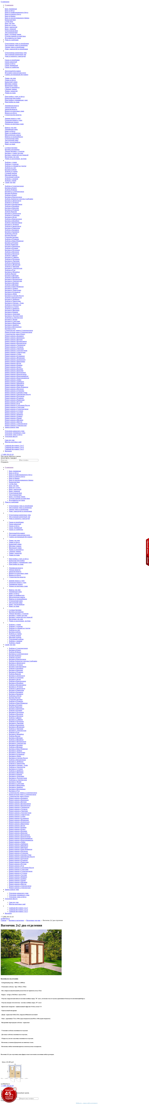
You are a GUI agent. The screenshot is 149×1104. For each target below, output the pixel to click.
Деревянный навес (11, 129)
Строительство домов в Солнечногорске (19, 330)
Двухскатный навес (11, 140)
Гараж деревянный (11, 65)
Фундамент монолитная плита (15, 73)
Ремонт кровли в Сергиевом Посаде (17, 405)
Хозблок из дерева (11, 171)
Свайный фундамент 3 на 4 (14, 447)
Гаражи (7, 58)
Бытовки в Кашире (11, 312)
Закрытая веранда (11, 109)
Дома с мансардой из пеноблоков (16, 49)
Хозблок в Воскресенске (13, 297)
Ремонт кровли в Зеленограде (15, 360)
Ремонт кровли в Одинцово (14, 391)
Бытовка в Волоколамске (13, 204)
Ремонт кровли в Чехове (13, 418)
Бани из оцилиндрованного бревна (17, 18)
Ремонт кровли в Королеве (14, 370)
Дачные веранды (10, 107)
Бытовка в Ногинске (12, 254)
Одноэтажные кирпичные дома (16, 53)
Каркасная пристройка (13, 98)
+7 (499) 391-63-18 (7, 454)
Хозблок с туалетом (11, 164)
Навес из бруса (10, 131)
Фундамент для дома (12, 69)
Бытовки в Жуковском (12, 264)
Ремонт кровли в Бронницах (15, 338)
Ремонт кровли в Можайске (14, 383)
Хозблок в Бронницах (12, 263)
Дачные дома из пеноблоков (14, 47)
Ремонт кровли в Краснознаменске (17, 378)
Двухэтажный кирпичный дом (15, 54)
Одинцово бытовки (11, 237)
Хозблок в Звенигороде (13, 226)
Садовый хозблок (11, 173)
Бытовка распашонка (12, 149)
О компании (5, 2)
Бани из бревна (10, 16)
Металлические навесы (13, 135)
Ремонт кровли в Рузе (12, 403)
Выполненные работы (12, 184)
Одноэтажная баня (11, 31)
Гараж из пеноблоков (12, 60)
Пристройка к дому (11, 95)
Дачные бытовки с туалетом (14, 151)
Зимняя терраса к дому (13, 118)
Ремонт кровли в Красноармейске (16, 376)
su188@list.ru (5, 918)
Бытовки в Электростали (13, 268)
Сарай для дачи (10, 182)
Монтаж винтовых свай (13, 442)
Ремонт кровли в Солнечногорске (16, 409)
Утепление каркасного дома (14, 431)
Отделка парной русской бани (15, 36)
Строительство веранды (13, 115)
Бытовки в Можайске (12, 272)
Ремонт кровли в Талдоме (14, 413)
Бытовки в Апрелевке (12, 314)
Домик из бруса (10, 80)
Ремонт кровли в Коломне (14, 369)
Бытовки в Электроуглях (13, 281)
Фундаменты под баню (13, 38)
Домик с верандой (11, 91)
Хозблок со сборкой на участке (15, 166)
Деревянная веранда (12, 106)
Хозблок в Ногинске (12, 252)
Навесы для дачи (10, 127)
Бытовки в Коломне (12, 283)
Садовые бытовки (11, 148)
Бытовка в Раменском (12, 228)
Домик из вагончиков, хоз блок (15, 158)
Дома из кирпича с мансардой (15, 56)
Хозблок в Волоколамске (13, 222)
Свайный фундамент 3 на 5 (14, 445)
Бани (6, 7)
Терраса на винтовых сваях (14, 124)
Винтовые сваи (10, 438)
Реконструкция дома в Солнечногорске (18, 332)
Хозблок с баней (10, 180)
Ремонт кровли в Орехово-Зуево (16, 392)
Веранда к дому (10, 104)
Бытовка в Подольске (12, 250)
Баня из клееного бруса (13, 14)
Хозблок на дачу (10, 168)
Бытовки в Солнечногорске (14, 191)
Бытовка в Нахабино (12, 221)
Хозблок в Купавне (11, 248)
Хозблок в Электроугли (13, 305)
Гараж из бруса (10, 63)
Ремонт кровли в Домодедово (15, 352)
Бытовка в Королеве (12, 208)
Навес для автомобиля (12, 142)
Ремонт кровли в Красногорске (16, 374)
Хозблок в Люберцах (12, 308)
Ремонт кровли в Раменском (14, 400)
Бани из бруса (9, 10)
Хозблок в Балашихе (12, 230)
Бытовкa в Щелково (12, 275)
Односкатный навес (12, 138)
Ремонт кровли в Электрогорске (16, 423)
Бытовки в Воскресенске (13, 279)
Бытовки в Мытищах (12, 310)
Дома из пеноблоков (12, 42)
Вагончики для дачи (12, 157)
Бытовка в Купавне (11, 243)
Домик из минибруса (12, 87)
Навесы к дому (10, 126)
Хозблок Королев (11, 211)
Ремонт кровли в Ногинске (14, 389)
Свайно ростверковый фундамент (16, 74)
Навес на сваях (10, 144)
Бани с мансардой (11, 27)
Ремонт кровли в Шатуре (13, 422)
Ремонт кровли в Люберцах (14, 381)
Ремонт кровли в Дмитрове (14, 349)
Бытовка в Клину (11, 188)
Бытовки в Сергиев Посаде (14, 296)
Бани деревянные (11, 9)
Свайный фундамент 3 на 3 (14, 449)
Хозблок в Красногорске (13, 219)
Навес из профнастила (12, 133)
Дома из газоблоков (11, 40)
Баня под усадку (10, 25)
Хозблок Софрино (11, 255)
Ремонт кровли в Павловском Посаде (18, 394)
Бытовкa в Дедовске (12, 224)
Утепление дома (10, 429)
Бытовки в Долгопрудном (14, 316)
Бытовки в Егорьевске (12, 292)
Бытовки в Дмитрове (12, 261)
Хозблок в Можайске (12, 277)
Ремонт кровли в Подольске (14, 396)
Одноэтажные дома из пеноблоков (17, 43)
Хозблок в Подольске (12, 259)
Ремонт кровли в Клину (13, 367)
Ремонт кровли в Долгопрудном (16, 350)
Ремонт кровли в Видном (14, 339)
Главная (3, 920)
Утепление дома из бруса (13, 434)
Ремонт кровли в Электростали (16, 425)
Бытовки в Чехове (11, 319)
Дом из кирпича (10, 51)
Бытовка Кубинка (11, 193)
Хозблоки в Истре (11, 233)
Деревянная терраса (12, 122)
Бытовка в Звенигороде (13, 201)
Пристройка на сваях (12, 102)
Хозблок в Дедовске (12, 202)
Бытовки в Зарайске (12, 325)
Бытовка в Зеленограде (13, 213)
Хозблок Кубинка (11, 190)
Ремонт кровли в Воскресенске (15, 343)
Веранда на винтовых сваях (14, 111)
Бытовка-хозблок (11, 169)
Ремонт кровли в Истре (13, 363)
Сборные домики (11, 89)
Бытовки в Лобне (11, 294)
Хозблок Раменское (11, 244)
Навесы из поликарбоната (14, 137)
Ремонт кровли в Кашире (13, 365)
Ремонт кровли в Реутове (13, 402)
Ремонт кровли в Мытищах (14, 385)
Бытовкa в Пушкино (12, 210)
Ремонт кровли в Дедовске (14, 347)
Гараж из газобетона (12, 67)
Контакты (8, 451)
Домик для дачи (10, 78)
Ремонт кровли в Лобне (13, 380)
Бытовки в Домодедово (13, 290)
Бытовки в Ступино (12, 307)
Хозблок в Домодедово (13, 301)
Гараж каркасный (11, 62)
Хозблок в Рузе (10, 270)
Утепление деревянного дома (15, 433)
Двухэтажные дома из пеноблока (16, 45)
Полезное (8, 444)
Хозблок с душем (11, 162)
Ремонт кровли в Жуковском (15, 358)
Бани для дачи (10, 23)
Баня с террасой (10, 29)
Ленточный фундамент (13, 71)
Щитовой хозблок (11, 175)
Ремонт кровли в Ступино (14, 411)
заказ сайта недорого (90, 1103)
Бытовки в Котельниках (13, 327)
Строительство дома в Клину (15, 334)
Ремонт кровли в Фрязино (14, 414)
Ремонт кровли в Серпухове (14, 407)
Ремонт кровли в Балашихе (14, 336)
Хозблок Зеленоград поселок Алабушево (19, 199)
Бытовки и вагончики (12, 146)
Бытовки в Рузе (10, 328)
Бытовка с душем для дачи (14, 153)
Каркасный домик (11, 82)
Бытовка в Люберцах (12, 299)
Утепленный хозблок (12, 177)
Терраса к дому (10, 116)
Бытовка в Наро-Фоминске (14, 286)
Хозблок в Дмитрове (12, 266)
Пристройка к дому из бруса (15, 96)
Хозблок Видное (10, 274)
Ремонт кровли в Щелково (14, 420)
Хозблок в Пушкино (12, 239)
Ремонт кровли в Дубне (13, 354)
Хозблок (8, 160)
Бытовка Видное (10, 235)
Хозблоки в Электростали (14, 317)
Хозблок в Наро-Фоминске (14, 241)
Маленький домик (11, 85)
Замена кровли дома (12, 427)
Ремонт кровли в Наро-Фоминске (16, 387)
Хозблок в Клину (11, 195)
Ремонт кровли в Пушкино (14, 398)
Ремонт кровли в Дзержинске (15, 345)
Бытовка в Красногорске (13, 197)
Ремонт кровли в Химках (13, 416)
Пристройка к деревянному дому (16, 100)
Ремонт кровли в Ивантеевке (15, 361)
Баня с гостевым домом (13, 34)
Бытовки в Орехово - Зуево (14, 303)
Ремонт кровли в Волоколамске (16, 341)
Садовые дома (10, 76)
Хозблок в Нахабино (12, 206)
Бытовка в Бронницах (12, 246)
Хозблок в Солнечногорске (14, 186)
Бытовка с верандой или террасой (16, 155)
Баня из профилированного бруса (16, 12)
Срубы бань (9, 21)
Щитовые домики (11, 84)
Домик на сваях (10, 93)
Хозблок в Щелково (12, 285)
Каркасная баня (10, 20)
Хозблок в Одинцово (12, 215)
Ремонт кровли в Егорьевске (15, 356)
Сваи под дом (9, 440)
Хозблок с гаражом (11, 179)
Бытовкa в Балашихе (12, 232)
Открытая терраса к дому (13, 120)
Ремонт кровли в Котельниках (15, 372)
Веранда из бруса (11, 113)
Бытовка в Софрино (12, 257)
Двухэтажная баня (11, 32)
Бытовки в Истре (11, 217)
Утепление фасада (11, 436)
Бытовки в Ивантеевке (13, 323)
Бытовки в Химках (11, 288)
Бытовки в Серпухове (12, 321)
